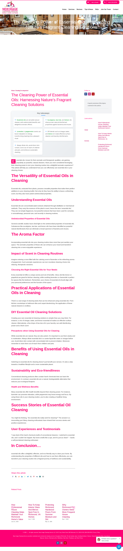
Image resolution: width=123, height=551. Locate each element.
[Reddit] (18, 478)
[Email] (43, 478)
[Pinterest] (33, 478)
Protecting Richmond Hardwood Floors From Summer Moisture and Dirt (50, 512)
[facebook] (85, 94)
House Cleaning (15, 90)
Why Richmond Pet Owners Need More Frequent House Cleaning (68, 511)
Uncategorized (24, 90)
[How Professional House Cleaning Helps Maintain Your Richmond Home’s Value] (90, 125)
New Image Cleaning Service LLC (47, 532)
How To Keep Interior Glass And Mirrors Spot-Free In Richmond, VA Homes (34, 511)
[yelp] (93, 94)
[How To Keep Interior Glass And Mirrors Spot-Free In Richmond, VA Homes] (90, 136)
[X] (15, 478)
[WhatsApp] (24, 478)
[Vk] (36, 478)
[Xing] (40, 478)
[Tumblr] (30, 478)
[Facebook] (12, 478)
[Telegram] (27, 478)
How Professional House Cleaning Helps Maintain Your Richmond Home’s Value (17, 512)
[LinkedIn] (21, 478)
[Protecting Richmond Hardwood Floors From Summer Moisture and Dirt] (90, 147)
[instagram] (89, 94)
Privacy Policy (96, 532)
